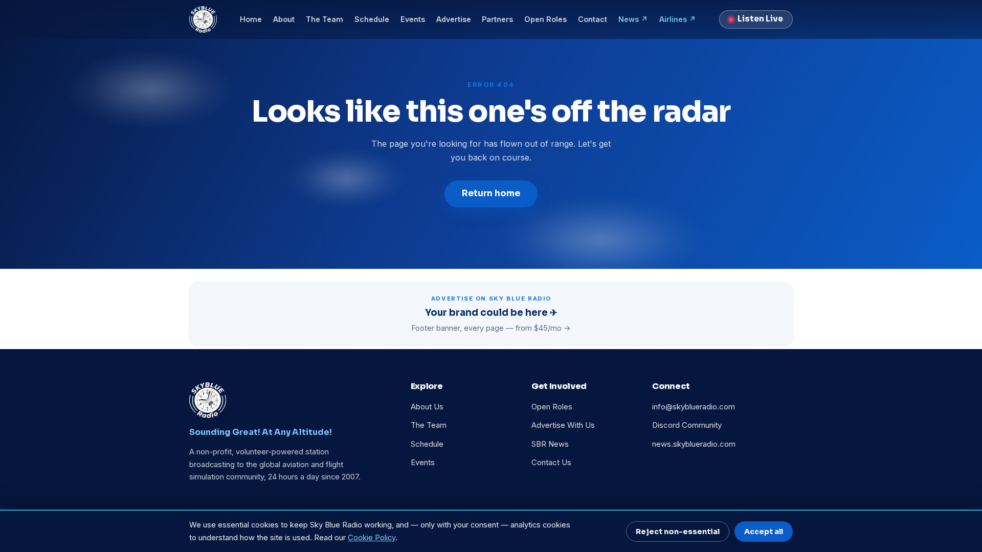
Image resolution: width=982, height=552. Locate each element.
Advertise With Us (563, 425)
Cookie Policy (371, 537)
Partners (497, 19)
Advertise (453, 19)
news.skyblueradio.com (693, 444)
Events (412, 19)
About (284, 19)
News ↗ (633, 19)
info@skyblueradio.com (693, 406)
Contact (592, 19)
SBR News (550, 444)
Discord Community (687, 425)
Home (251, 19)
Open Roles (545, 19)
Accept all (763, 531)
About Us (427, 406)
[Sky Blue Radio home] (203, 19)
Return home (491, 193)
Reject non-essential (678, 531)
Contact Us (551, 462)
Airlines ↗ (677, 19)
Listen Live (760, 19)
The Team (324, 19)
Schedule (371, 19)
